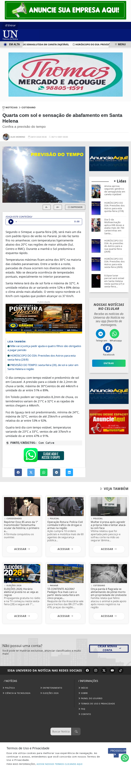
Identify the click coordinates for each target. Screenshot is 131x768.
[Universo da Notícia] (20, 35)
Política (9, 688)
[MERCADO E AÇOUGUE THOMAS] (65, 74)
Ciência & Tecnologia (17, 693)
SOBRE (84, 693)
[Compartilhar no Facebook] (18, 472)
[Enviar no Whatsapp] (44, 472)
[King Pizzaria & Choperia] (109, 421)
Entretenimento (52, 688)
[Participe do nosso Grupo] (44, 456)
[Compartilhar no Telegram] (56, 472)
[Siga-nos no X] (104, 670)
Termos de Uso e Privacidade (97, 703)
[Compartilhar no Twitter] (31, 472)
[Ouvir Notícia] (10, 221)
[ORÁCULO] (108, 158)
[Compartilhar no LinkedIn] (69, 472)
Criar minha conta (107, 648)
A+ (57, 207)
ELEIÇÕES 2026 (50, 693)
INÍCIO (84, 688)
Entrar (11, 25)
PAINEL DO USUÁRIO (91, 698)
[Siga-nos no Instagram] (96, 670)
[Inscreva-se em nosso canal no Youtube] (112, 670)
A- (46, 207)
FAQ (82, 709)
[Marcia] (109, 391)
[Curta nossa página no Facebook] (87, 670)
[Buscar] (76, 731)
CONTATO (85, 714)
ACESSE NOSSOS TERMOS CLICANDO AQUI (59, 764)
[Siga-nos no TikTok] (120, 670)
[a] (65, 10)
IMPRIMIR (76, 207)
